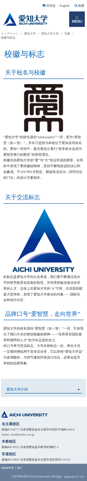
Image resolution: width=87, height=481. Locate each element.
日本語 (51, 5)
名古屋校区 (11, 424)
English (64, 5)
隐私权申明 (7, 467)
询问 (19, 467)
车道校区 (9, 454)
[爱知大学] (34, 19)
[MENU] (77, 19)
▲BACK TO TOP (74, 477)
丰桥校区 (9, 441)
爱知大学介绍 (17, 389)
